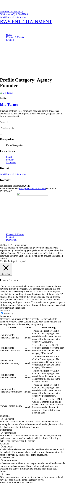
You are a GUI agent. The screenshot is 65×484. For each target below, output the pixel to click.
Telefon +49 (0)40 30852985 (14, 14)
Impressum (11, 240)
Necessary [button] (5, 310)
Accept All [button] (21, 261)
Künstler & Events (15, 234)
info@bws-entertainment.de (13, 17)
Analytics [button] (4, 443)
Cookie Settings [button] (7, 261)
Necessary (8, 313)
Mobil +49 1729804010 (11, 11)
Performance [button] (6, 429)
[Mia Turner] (6, 93)
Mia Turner (9, 104)
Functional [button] (5, 416)
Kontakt (10, 237)
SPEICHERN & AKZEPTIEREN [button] (16, 482)
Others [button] (3, 471)
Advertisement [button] (7, 457)
